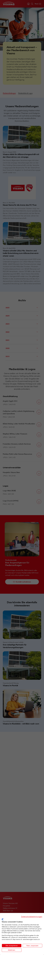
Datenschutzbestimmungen (31, 916)
